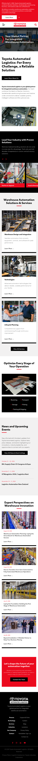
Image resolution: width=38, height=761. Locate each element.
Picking (24, 404)
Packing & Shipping (19, 409)
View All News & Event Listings (14, 453)
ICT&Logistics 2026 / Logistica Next (15, 474)
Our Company (11, 730)
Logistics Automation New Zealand (15, 484)
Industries (11, 727)
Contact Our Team (19, 679)
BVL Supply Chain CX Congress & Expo (16, 464)
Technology (11, 721)
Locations (25, 727)
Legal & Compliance (18, 755)
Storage (14, 404)
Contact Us (24, 737)
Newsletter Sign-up (25, 733)
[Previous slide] (3, 159)
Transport (25, 399)
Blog (24, 724)
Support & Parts (25, 717)
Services (11, 724)
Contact (11, 733)
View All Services (19, 349)
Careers (24, 721)
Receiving (13, 399)
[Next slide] (6, 159)
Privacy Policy (25, 730)
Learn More (9, 17)
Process (11, 717)
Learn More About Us (11, 78)
